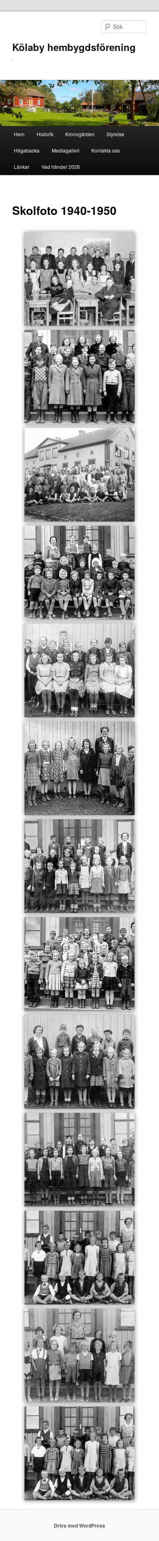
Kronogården (80, 133)
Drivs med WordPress (79, 1525)
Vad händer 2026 (61, 166)
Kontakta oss (105, 150)
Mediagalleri (66, 150)
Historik (45, 133)
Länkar (21, 166)
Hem (19, 133)
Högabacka (27, 150)
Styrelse (115, 133)
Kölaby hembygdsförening (74, 47)
